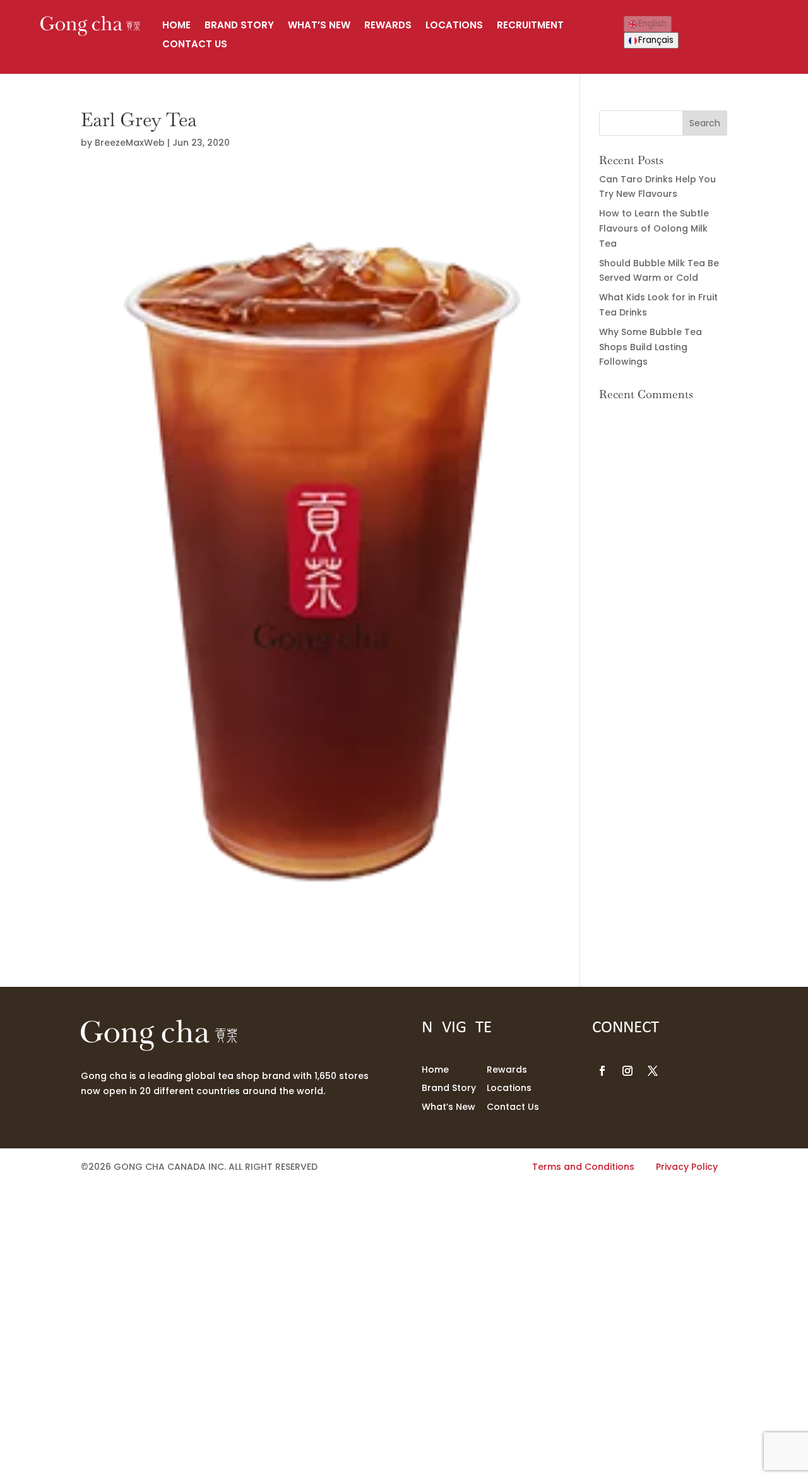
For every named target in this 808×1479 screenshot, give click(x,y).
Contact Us (194, 45)
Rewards (388, 26)
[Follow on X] (653, 1071)
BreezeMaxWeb (130, 142)
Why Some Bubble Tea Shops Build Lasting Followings (650, 347)
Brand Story (239, 26)
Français (656, 40)
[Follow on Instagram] (627, 1071)
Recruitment (530, 26)
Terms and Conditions (583, 1166)
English (652, 24)
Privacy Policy (687, 1166)
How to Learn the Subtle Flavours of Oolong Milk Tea (654, 228)
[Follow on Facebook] (602, 1071)
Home (176, 26)
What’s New (319, 26)
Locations (454, 26)
